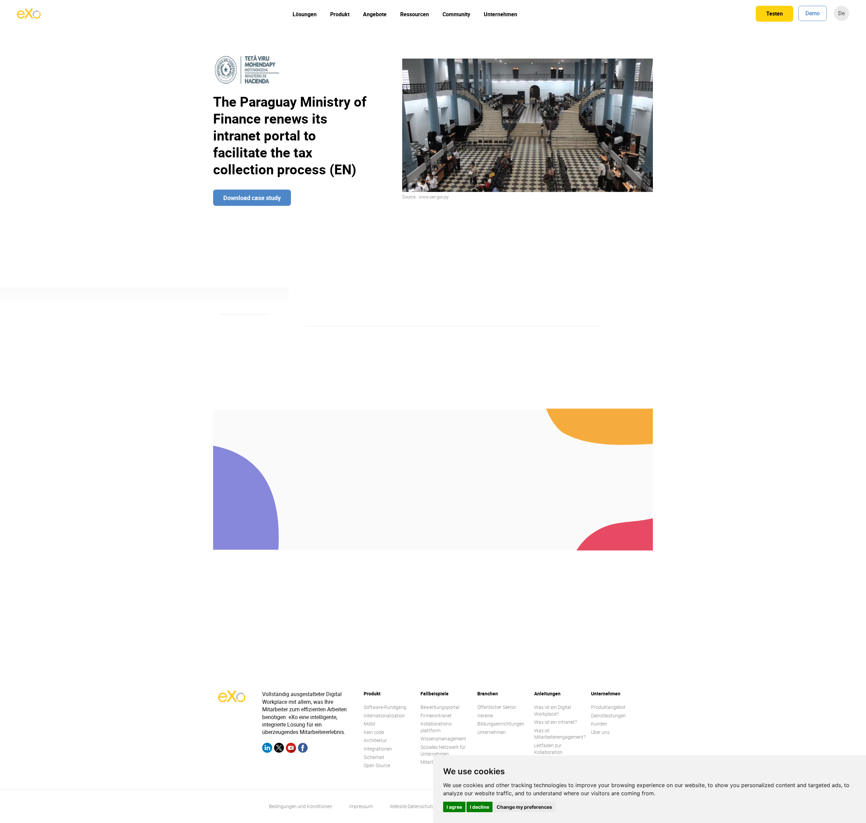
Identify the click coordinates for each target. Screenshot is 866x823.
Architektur (375, 740)
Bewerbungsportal (439, 707)
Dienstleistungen (608, 715)
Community (456, 14)
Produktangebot (608, 707)
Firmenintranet (436, 715)
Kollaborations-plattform (436, 727)
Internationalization (384, 715)
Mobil (369, 723)
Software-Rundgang (385, 707)
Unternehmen (500, 14)
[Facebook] (303, 749)
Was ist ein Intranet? (555, 722)
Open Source (377, 765)
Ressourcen (414, 14)
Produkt (339, 14)
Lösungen (305, 14)
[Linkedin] (267, 749)
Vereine (485, 715)
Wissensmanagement (443, 738)
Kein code (374, 732)
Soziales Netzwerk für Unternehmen (443, 750)
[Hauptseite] (29, 16)
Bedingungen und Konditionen (300, 806)
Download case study (252, 198)
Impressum (361, 806)
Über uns (600, 732)
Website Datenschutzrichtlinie (421, 806)
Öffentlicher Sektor (496, 707)
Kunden (599, 723)
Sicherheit (374, 757)
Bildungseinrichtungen (500, 723)
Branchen (487, 693)
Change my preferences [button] (524, 807)
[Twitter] (279, 749)
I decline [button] (479, 807)
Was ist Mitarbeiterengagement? (560, 733)
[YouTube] (291, 749)
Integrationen (378, 748)
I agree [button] (454, 807)
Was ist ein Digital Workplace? (552, 710)
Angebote (375, 14)
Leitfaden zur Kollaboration (548, 748)
